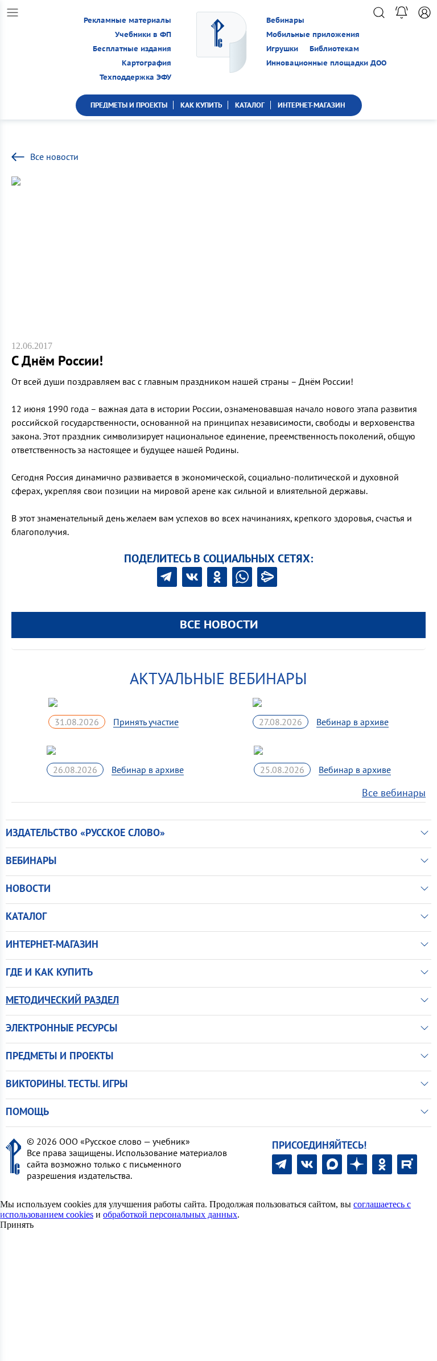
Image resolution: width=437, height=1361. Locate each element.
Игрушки (282, 49)
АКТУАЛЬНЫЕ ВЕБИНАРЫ (218, 678)
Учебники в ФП (143, 34)
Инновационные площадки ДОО (326, 63)
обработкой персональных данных (170, 1214)
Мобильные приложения (313, 34)
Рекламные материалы (127, 20)
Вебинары (285, 20)
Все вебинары (394, 792)
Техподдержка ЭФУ (135, 77)
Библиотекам (334, 49)
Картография (146, 63)
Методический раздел (62, 999)
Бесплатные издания (132, 49)
